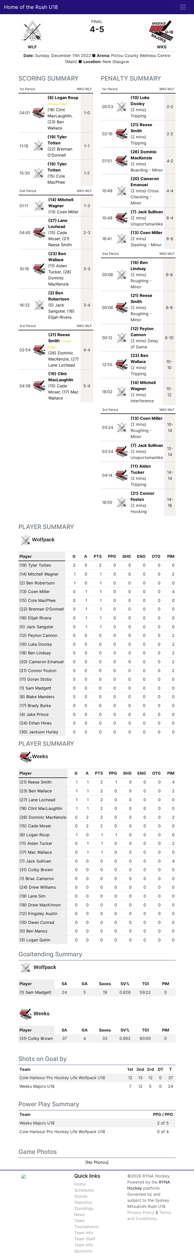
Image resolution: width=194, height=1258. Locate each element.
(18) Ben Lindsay (35, 652)
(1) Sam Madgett (35, 688)
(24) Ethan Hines (35, 723)
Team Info (83, 1232)
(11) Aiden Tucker (35, 843)
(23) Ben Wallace (35, 790)
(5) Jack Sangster (36, 626)
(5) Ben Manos (33, 930)
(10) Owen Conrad (36, 922)
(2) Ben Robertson (37, 582)
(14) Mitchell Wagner (39, 574)
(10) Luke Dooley (35, 644)
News (79, 1214)
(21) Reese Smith (35, 782)
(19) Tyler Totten (35, 565)
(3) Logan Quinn (34, 939)
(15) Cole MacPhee (37, 600)
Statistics (83, 1202)
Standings (83, 1208)
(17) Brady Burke (35, 705)
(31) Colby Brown (36, 869)
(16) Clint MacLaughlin (40, 808)
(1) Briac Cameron (36, 878)
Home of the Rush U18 (31, 7)
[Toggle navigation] (183, 7)
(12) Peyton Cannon (38, 635)
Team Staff (84, 1238)
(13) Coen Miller (63, 211)
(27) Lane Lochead (37, 799)
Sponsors (83, 1250)
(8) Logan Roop (34, 834)
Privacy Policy (140, 1212)
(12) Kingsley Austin (38, 913)
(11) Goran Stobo (35, 679)
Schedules (84, 1190)
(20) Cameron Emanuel (41, 661)
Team (79, 1220)
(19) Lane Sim (32, 896)
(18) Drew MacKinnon (40, 904)
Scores (80, 1196)
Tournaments (86, 1226)
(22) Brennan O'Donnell (41, 609)
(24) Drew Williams (37, 887)
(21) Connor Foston (37, 670)
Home (80, 1184)
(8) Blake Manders (36, 696)
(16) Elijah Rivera (35, 617)
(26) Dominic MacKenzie (59, 278)
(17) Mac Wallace (35, 852)
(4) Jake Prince (33, 714)
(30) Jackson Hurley (38, 731)
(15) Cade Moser (35, 825)
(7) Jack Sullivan (147, 211)
